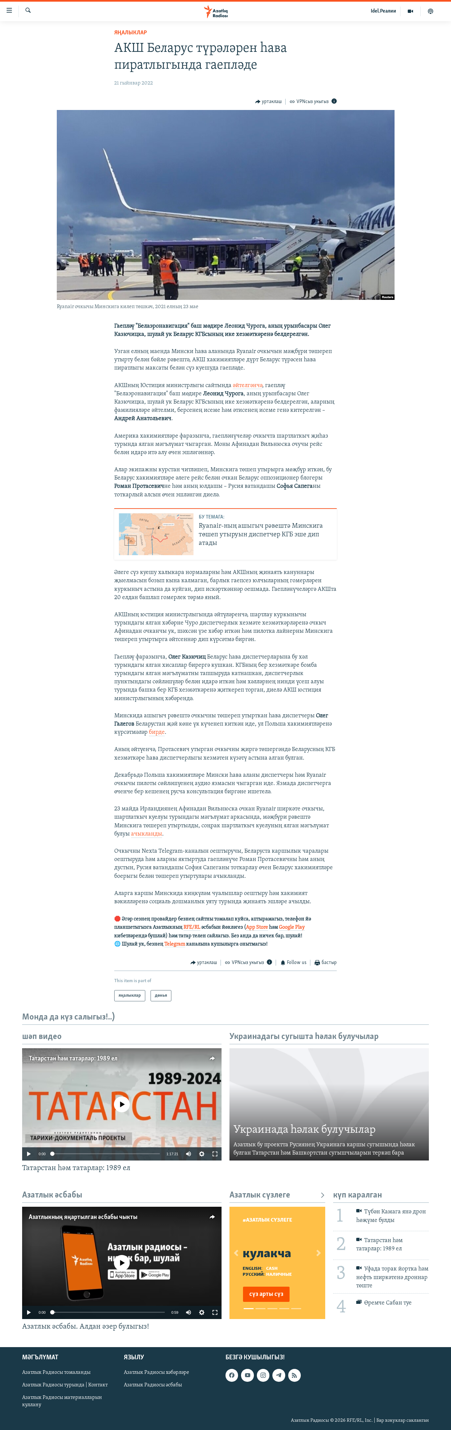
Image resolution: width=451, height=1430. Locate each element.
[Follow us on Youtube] (247, 1375)
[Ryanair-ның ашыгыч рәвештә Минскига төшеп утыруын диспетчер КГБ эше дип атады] (156, 534)
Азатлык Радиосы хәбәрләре (156, 1372)
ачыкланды (146, 834)
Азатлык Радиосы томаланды (56, 1372)
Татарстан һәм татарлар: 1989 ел (73, 1058)
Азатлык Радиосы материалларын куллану (62, 1401)
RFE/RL (192, 927)
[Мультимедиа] (410, 11)
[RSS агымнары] (294, 1375)
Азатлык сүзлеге (259, 1195)
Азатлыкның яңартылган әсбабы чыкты (83, 1217)
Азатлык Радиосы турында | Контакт (65, 1385)
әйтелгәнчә (247, 386)
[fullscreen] (215, 1154)
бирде (157, 732)
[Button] (268, 101)
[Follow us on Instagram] (263, 1375)
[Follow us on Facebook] (232, 1375)
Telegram (174, 944)
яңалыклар (130, 33)
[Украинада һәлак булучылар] (329, 1104)
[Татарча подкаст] (430, 11)
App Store (257, 927)
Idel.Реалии (383, 11)
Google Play (292, 927)
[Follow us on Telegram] (278, 1375)
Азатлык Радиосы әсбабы (153, 1385)
